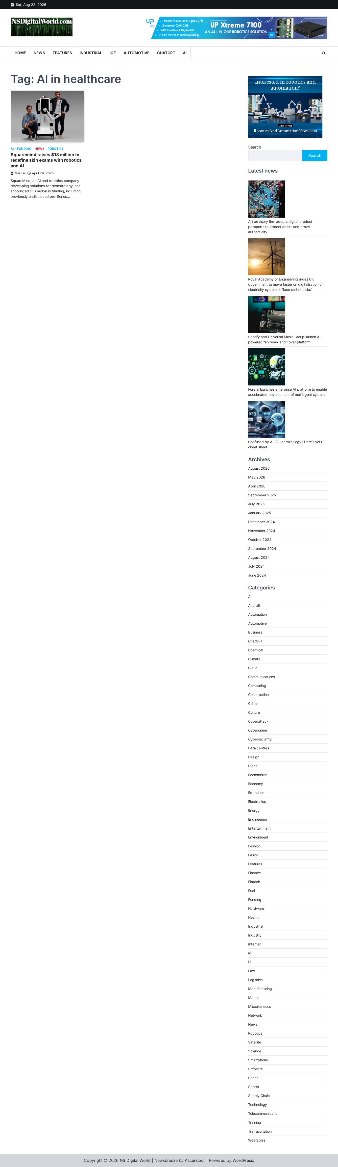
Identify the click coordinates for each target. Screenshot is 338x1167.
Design (253, 757)
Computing (257, 686)
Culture (254, 712)
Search (254, 147)
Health (253, 917)
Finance (254, 873)
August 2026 (259, 468)
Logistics (255, 980)
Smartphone (258, 1060)
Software (255, 1069)
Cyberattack (258, 721)
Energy (254, 810)
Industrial (91, 53)
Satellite (254, 1042)
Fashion (254, 846)
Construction (258, 694)
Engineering (257, 819)
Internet (254, 944)
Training (254, 1122)
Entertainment (259, 828)
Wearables (256, 1140)
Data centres (258, 748)
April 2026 (257, 486)
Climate (254, 659)
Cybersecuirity (260, 739)
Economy (255, 784)
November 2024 (261, 531)
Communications (261, 677)
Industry (255, 935)
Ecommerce (257, 775)
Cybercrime (257, 730)
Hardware (256, 908)
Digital (253, 766)
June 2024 (257, 575)
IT (249, 962)
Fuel (251, 890)
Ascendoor (195, 1160)
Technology (257, 1104)
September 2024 (262, 548)
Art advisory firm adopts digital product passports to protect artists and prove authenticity (280, 226)
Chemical (255, 650)
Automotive (136, 53)
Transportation (260, 1131)
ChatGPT (166, 53)
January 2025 (259, 513)
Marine (253, 997)
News (39, 53)
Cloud (253, 668)
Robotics (56, 149)
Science (254, 1051)
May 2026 (256, 477)
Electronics (257, 801)
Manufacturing (260, 989)
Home (20, 53)
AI (185, 53)
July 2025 (256, 504)
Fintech (254, 882)
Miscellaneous (259, 1006)
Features (62, 53)
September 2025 (262, 495)
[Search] (323, 53)
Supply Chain (259, 1095)
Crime (253, 703)
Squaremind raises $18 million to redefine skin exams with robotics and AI (46, 160)
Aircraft (254, 605)
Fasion (253, 855)
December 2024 (261, 522)
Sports (253, 1087)
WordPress (243, 1160)
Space (253, 1078)
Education (256, 792)
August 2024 (259, 557)
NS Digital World (135, 1160)
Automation (257, 614)
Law (251, 971)
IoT (113, 53)
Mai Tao (20, 173)
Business (255, 632)
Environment (258, 837)
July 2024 (256, 566)
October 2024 (259, 539)
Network (255, 1015)
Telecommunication (263, 1113)
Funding (24, 149)
